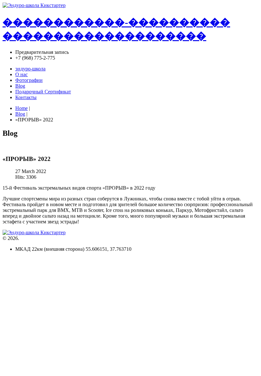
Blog (20, 114)
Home (21, 108)
